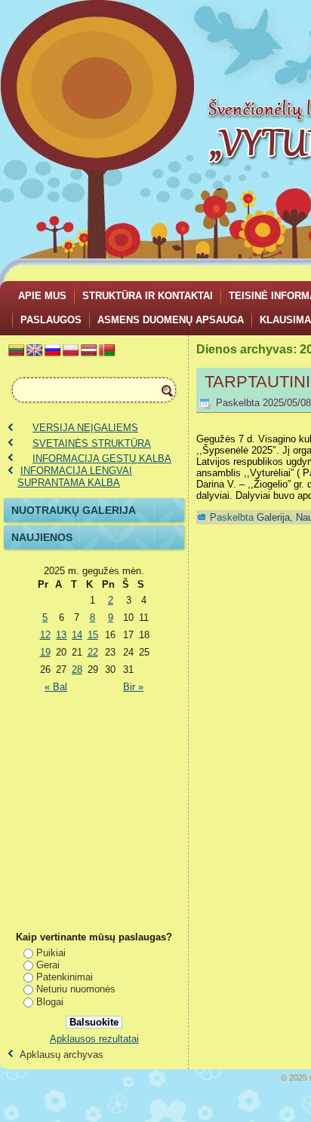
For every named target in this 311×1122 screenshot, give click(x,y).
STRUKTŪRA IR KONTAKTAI (147, 295)
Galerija (273, 517)
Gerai (48, 965)
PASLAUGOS (51, 320)
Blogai (49, 1001)
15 (93, 634)
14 (77, 634)
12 (45, 634)
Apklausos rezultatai (94, 1038)
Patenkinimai (64, 977)
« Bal (56, 686)
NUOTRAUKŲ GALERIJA (73, 510)
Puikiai (51, 952)
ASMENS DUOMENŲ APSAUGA (170, 320)
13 (61, 634)
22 (93, 652)
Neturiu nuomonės (75, 989)
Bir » (133, 686)
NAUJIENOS (41, 537)
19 (45, 652)
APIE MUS (42, 295)
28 (77, 669)
